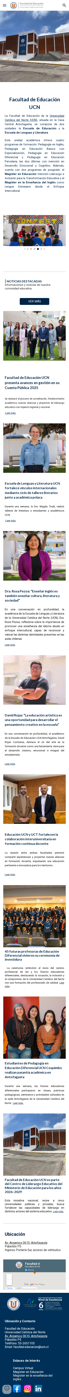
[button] (4, 5)
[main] (34, 144)
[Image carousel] (34, 232)
